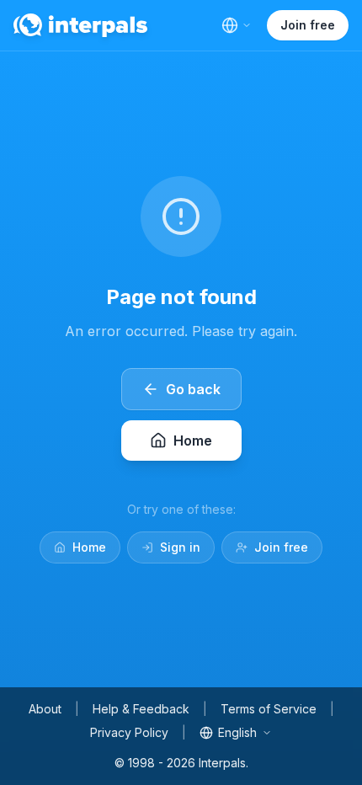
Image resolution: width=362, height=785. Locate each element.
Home (89, 547)
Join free (307, 25)
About (45, 709)
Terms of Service (269, 709)
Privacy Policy (129, 732)
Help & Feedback (141, 709)
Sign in (180, 547)
